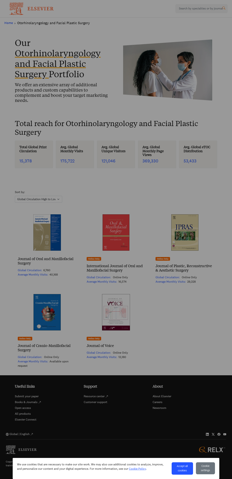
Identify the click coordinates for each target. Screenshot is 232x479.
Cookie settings (205, 468)
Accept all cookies (182, 468)
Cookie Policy (137, 469)
